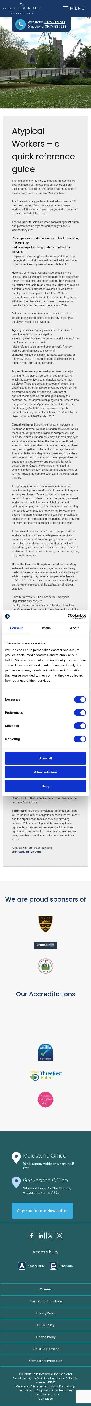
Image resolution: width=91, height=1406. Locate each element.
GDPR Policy (45, 1325)
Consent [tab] (16, 628)
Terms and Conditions (45, 1301)
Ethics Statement (46, 1349)
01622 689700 (54, 22)
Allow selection (45, 772)
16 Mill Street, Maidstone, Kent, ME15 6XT (48, 1166)
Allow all (45, 758)
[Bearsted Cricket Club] (45, 966)
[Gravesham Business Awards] (45, 945)
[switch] (80, 712)
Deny (45, 786)
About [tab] (74, 628)
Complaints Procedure (45, 1361)
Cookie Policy (46, 1337)
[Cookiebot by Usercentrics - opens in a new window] (67, 616)
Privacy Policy (46, 1313)
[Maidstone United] (45, 924)
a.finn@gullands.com (26, 852)
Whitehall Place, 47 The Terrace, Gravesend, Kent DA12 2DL (47, 1190)
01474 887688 (55, 26)
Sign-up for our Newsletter (42, 1210)
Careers (46, 1289)
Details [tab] (45, 628)
